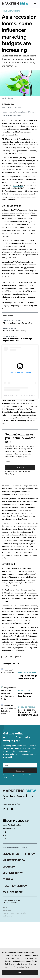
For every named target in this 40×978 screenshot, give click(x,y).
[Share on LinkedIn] (11, 656)
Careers (5, 835)
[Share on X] (6, 656)
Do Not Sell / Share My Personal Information (14, 913)
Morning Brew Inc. (14, 900)
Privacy (5, 907)
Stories (5, 796)
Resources (21, 796)
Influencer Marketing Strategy (11, 115)
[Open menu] (35, 3)
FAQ (4, 838)
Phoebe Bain (9, 104)
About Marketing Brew (12, 804)
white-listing (18, 185)
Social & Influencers (14, 112)
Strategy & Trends (28, 112)
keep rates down (21, 305)
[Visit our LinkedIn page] (4, 809)
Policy (27, 967)
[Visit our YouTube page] (12, 809)
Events (30, 796)
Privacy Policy (20, 958)
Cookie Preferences (8, 916)
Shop (4, 832)
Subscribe (20, 467)
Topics (12, 796)
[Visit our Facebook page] (8, 809)
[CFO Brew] (9, 867)
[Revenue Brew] (13, 873)
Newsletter (7, 799)
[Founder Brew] (13, 892)
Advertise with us (9, 828)
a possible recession (29, 129)
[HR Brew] (30, 854)
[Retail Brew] (11, 854)
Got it (20, 972)
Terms (16, 967)
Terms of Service (7, 910)
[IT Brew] (8, 879)
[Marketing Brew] (14, 860)
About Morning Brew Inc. (12, 825)
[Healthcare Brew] (15, 886)
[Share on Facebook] (1, 656)
